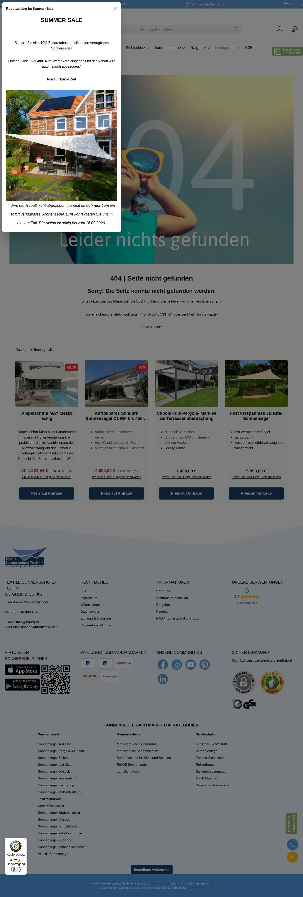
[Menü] (24, 841)
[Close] (115, 8)
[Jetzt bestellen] (61, 145)
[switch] (16, 869)
